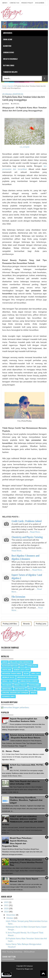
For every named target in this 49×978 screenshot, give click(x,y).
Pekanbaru (7, 685)
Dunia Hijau (32, 666)
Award (5, 662)
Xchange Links (8, 696)
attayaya (30, 966)
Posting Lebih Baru (10, 624)
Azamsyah (7, 46)
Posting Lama (41, 624)
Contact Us (14, 2)
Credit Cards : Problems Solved (27, 521)
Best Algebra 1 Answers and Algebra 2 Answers (25, 557)
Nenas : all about (10, 681)
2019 (6, 912)
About (4, 2)
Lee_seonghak (24, 147)
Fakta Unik (6, 670)
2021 (6, 905)
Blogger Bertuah (10, 666)
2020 (6, 908)
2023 (6, 902)
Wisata (33, 692)
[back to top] (43, 973)
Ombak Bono (8, 52)
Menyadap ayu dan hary (27, 677)
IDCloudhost (29, 952)
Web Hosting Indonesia (12, 952)
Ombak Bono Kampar (29, 681)
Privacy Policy (27, 2)
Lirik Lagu (35, 673)
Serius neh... (7, 689)
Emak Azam (7, 39)
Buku (22, 666)
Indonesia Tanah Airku (11, 673)
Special (16, 103)
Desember (11, 915)
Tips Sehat (40, 689)
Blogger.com (29, 969)
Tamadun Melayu (10, 72)
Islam (26, 673)
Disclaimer (39, 2)
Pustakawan (34, 685)
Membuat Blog (8, 677)
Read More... (35, 532)
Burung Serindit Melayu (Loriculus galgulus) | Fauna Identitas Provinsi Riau (26, 862)
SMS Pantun (20, 689)
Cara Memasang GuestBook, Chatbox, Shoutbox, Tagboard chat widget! (26, 800)
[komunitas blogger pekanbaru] (15, 707)
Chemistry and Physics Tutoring (27, 537)
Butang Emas (8, 65)
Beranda (8, 33)
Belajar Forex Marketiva (21, 662)
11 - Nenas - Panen (10, 751)
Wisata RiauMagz (10, 59)
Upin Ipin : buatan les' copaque (15, 692)
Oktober (10, 918)
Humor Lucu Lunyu (22, 670)
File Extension (18, 596)
